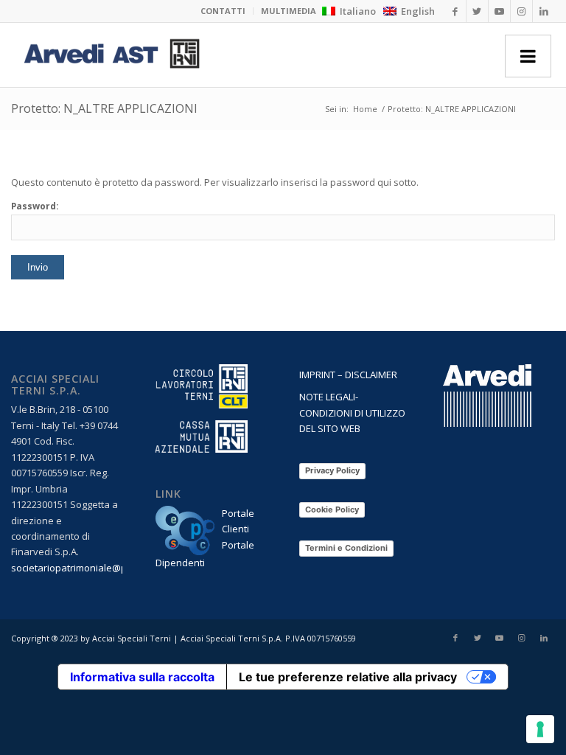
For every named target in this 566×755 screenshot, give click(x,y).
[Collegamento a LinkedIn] (544, 11)
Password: (35, 206)
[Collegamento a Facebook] (455, 11)
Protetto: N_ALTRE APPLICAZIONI (104, 108)
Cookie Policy (332, 509)
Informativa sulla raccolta (142, 676)
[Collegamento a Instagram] (521, 11)
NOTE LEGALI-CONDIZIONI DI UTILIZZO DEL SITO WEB (352, 412)
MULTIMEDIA (288, 10)
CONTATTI (222, 10)
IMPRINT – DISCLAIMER (348, 374)
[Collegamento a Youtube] (499, 11)
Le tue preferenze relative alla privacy (348, 676)
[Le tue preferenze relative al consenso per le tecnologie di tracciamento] (540, 729)
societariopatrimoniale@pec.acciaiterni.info (108, 567)
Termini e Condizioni (346, 548)
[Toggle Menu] (528, 56)
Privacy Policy (332, 470)
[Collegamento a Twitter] (477, 11)
